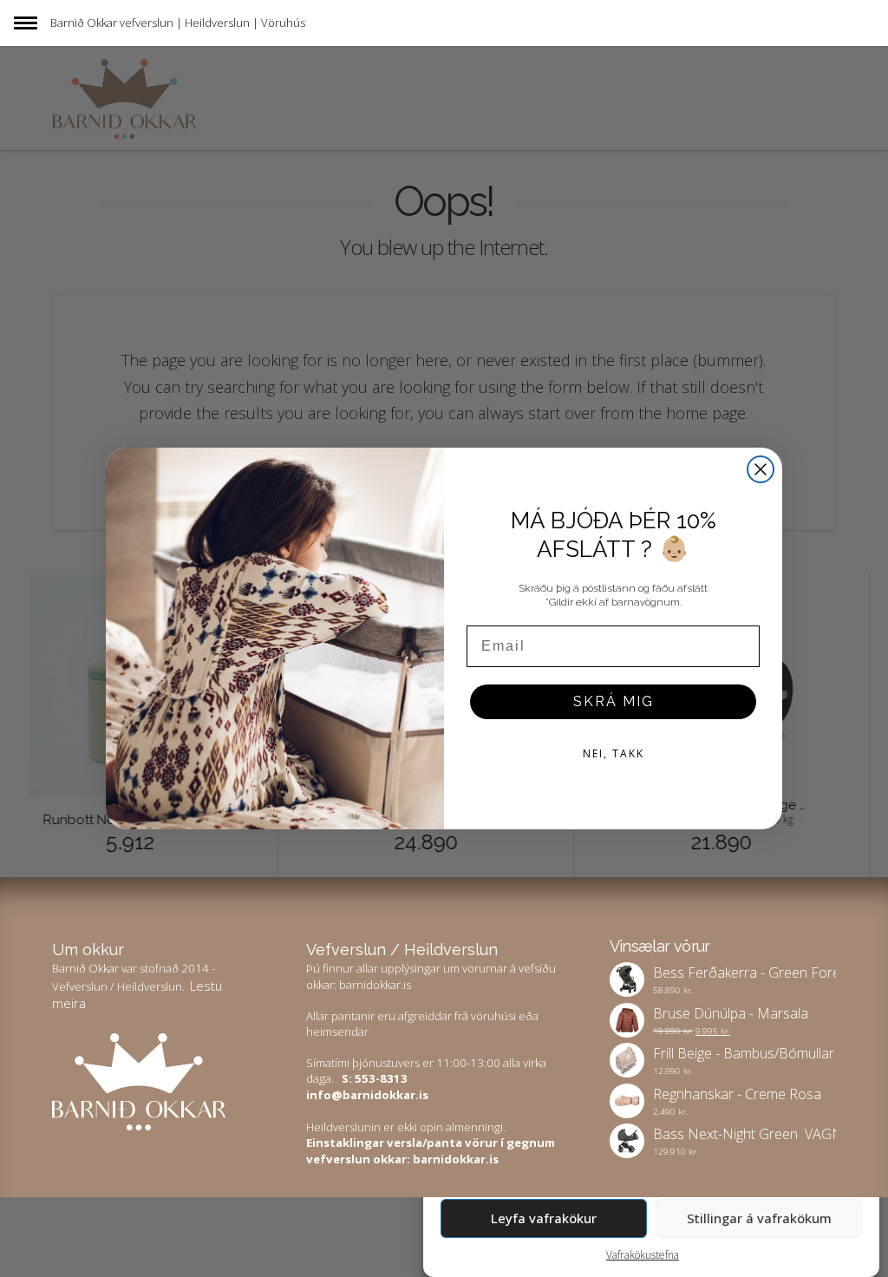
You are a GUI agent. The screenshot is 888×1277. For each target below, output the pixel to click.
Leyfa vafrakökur (544, 1218)
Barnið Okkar (83, 22)
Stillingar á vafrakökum (759, 1218)
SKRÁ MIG (613, 701)
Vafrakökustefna (642, 1255)
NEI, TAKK (613, 753)
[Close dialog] (761, 469)
